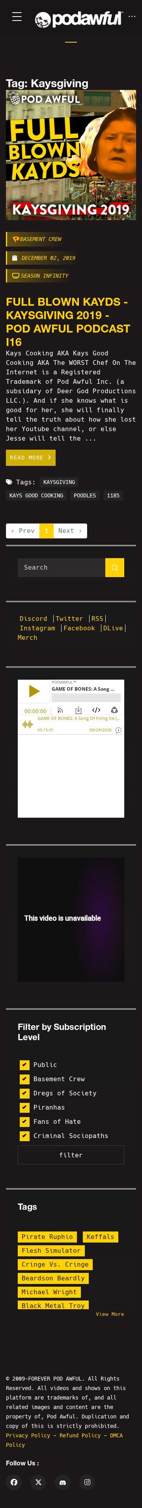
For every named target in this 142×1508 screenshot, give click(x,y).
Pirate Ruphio (47, 1237)
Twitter (71, 618)
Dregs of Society (65, 1093)
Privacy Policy (29, 1435)
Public (45, 1065)
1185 (113, 496)
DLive (113, 628)
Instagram (39, 628)
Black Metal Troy (53, 1306)
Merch (27, 637)
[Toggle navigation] (17, 16)
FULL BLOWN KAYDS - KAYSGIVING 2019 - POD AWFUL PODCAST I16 (68, 321)
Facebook (81, 628)
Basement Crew (40, 239)
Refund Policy (82, 1435)
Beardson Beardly (53, 1278)
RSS (97, 618)
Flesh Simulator (51, 1250)
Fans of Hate (57, 1121)
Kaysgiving (59, 482)
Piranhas (49, 1107)
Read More (28, 457)
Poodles (85, 496)
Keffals (100, 1237)
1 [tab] (71, 42)
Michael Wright (49, 1292)
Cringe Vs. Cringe (55, 1264)
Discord (35, 618)
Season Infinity (44, 276)
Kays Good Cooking (36, 496)
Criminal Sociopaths (71, 1136)
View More (110, 1314)
